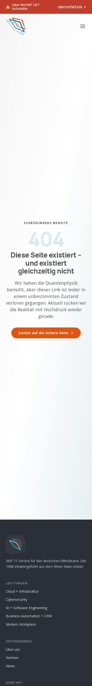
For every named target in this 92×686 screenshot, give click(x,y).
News (10, 666)
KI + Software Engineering (26, 607)
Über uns (13, 649)
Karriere (12, 657)
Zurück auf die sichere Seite (43, 332)
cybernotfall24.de (70, 7)
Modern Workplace (21, 624)
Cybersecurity (16, 599)
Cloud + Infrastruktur (22, 591)
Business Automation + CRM (29, 616)
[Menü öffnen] (82, 26)
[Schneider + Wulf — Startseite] (16, 26)
